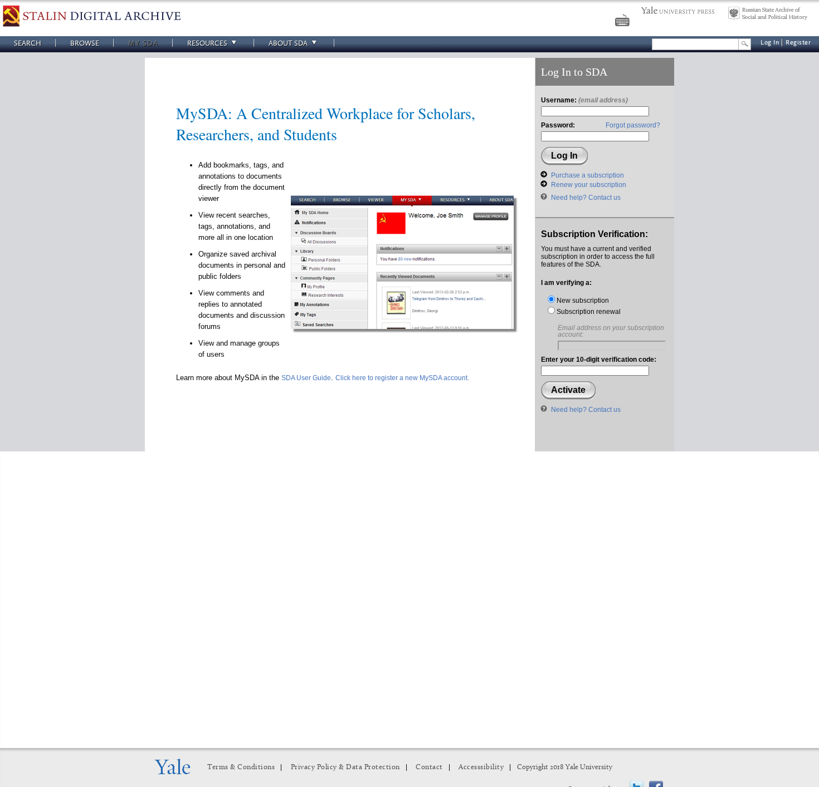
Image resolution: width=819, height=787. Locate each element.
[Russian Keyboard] (623, 21)
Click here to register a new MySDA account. (402, 378)
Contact (429, 767)
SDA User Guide (306, 378)
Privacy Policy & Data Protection (345, 767)
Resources (207, 43)
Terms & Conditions (241, 767)
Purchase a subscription (587, 175)
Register (798, 42)
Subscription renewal (588, 312)
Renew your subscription (588, 185)
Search (27, 43)
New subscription (582, 300)
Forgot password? (633, 125)
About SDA (288, 43)
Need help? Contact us (586, 197)
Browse (84, 43)
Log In (769, 42)
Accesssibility (481, 767)
